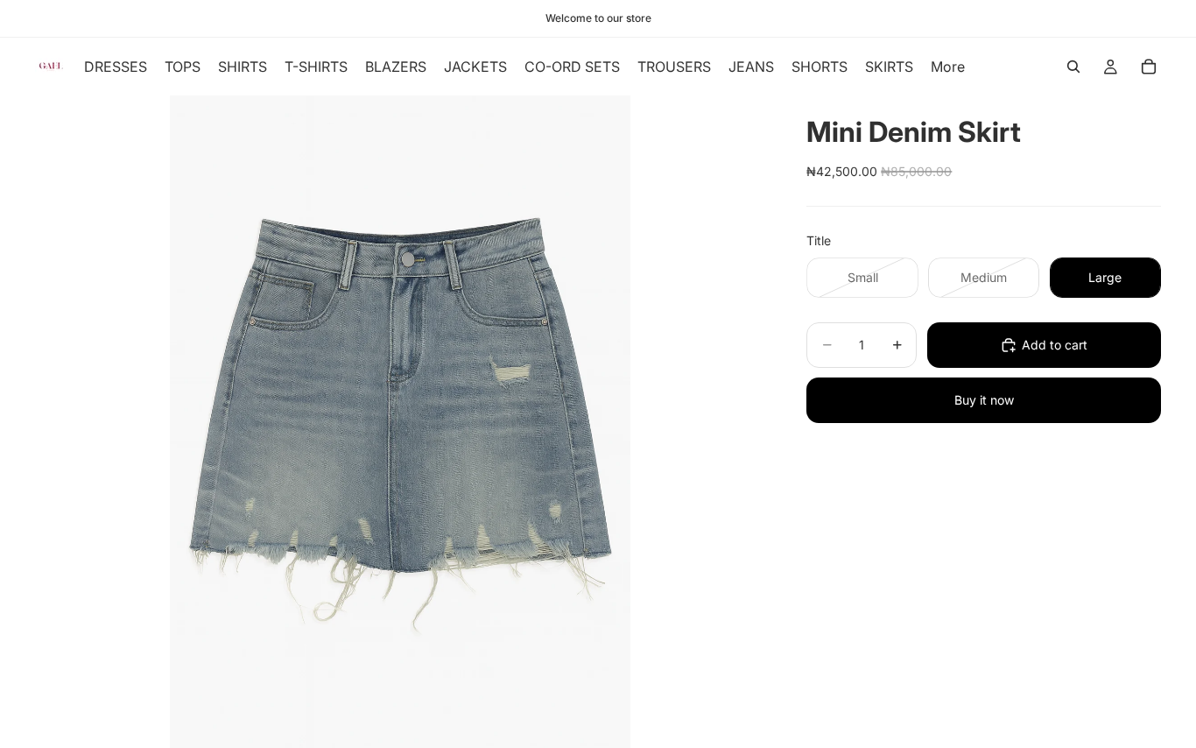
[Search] (1073, 66)
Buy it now (984, 399)
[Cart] (1148, 66)
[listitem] (948, 66)
